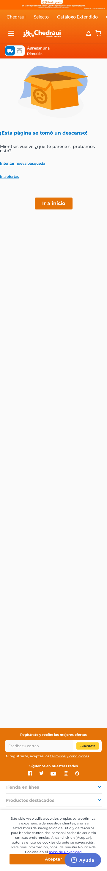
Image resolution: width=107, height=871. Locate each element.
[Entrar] (89, 33)
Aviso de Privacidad (65, 852)
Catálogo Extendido (77, 16)
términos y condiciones (69, 756)
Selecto (41, 16)
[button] (11, 33)
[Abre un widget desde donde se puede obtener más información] (82, 860)
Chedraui (16, 16)
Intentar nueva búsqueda (22, 163)
